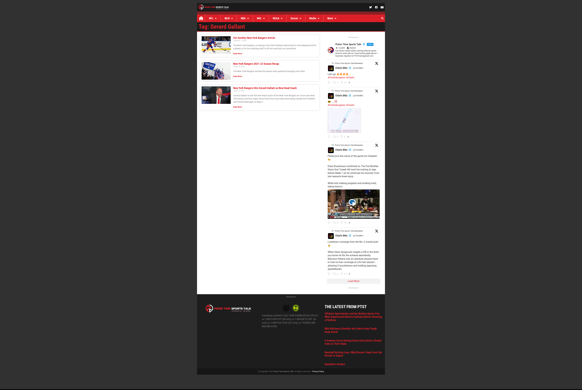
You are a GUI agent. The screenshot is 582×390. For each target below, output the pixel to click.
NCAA (276, 18)
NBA (243, 18)
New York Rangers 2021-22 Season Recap (256, 63)
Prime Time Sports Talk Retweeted (349, 63)
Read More (237, 54)
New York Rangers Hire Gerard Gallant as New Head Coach (265, 88)
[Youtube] (382, 7)
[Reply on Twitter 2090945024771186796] (330, 83)
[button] (382, 18)
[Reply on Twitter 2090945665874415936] (330, 137)
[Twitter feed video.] (344, 120)
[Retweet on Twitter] (333, 63)
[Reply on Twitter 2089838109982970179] (330, 274)
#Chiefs (350, 77)
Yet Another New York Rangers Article (254, 37)
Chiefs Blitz (341, 68)
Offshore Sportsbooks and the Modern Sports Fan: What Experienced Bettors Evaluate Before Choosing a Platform (353, 317)
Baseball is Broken (335, 364)
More (330, 18)
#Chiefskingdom (336, 77)
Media (312, 18)
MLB (227, 18)
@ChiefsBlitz (358, 68)
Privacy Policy (318, 371)
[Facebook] (376, 7)
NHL (259, 18)
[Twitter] (370, 7)
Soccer (294, 18)
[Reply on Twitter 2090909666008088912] (330, 223)
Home (201, 18)
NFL (211, 18)
